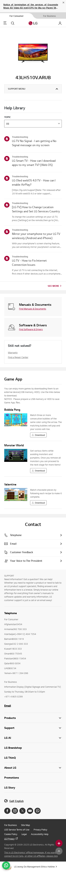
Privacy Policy (40, 829)
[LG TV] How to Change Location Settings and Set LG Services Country (36, 209)
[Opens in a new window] (7, 811)
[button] (33, 728)
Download (40, 435)
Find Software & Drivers (31, 329)
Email (7, 705)
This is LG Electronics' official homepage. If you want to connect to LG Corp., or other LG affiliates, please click (31, 854)
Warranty (13, 352)
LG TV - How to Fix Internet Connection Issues (29, 262)
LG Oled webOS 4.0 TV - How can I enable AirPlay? (33, 182)
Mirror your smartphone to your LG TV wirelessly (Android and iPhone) (36, 236)
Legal (24, 834)
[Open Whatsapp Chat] (6, 865)
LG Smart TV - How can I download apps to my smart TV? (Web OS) (34, 163)
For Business (10, 825)
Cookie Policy (10, 834)
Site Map (25, 825)
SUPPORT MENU (16, 88)
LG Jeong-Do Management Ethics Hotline (34, 866)
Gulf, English (16, 801)
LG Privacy (9, 838)
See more (53, 285)
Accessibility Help (39, 834)
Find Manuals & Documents (32, 308)
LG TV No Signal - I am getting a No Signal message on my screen (34, 143)
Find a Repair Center (18, 357)
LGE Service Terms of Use (16, 829)
